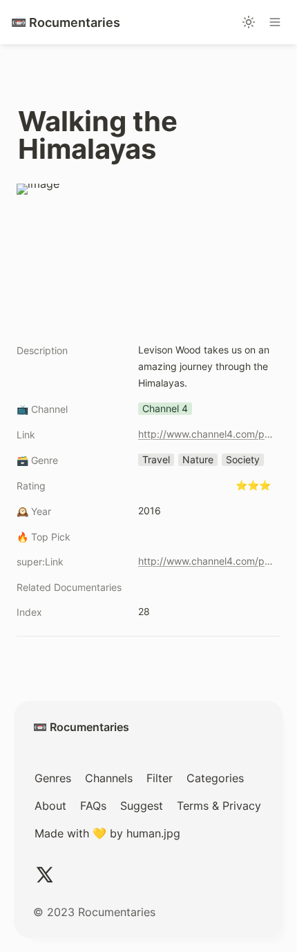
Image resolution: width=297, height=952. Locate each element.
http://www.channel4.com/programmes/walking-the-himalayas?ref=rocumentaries (206, 434)
